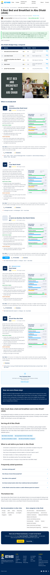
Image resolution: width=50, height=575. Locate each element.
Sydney (17, 557)
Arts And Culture (30, 510)
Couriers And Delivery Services (33, 519)
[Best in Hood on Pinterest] (46, 571)
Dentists (37, 521)
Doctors (42, 521)
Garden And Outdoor (31, 523)
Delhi (9, 510)
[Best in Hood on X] (48, 571)
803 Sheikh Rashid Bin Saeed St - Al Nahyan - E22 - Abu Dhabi (16, 311)
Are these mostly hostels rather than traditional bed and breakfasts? (20, 483)
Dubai (13, 510)
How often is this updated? (9, 478)
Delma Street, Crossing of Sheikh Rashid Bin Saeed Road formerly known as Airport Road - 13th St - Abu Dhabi (24, 366)
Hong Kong (19, 510)
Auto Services (44, 512)
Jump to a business (25, 40)
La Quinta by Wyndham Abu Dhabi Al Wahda (12, 60)
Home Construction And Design (34, 525)
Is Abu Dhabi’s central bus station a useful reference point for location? (20, 487)
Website (6, 257)
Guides (17, 2)
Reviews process (34, 2)
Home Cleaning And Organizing (34, 527)
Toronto (17, 556)
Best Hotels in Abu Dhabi (7, 435)
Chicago (3, 510)
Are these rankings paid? (8, 469)
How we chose (36, 15)
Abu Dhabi (6, 7)
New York (33, 557)
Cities (12, 2)
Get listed (20, 541)
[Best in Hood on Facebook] (43, 571)
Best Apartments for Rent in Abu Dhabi (23, 435)
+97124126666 (15, 257)
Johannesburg (11, 512)
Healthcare (45, 527)
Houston (4, 512)
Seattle (10, 514)
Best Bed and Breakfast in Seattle (9, 438)
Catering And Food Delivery (33, 512)
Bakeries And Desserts (32, 517)
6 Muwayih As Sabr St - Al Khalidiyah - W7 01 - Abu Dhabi (15, 210)
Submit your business (24, 2)
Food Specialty (30, 521)
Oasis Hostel (7, 64)
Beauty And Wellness (43, 514)
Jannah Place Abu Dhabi (9, 68)
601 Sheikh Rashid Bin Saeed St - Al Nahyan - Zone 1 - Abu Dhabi (17, 260)
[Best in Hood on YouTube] (41, 571)
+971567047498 (8, 308)
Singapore (4, 514)
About (42, 2)
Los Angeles (18, 512)
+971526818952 (8, 207)
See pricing (29, 541)
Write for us (41, 564)
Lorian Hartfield (8, 18)
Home (2, 7)
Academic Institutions (31, 514)
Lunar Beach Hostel (8, 55)
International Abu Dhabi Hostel (11, 51)
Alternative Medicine (40, 510)
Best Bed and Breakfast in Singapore (27, 438)
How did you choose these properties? (12, 474)
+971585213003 (8, 152)
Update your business (43, 562)
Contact (47, 2)
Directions (18, 152)
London (24, 559)
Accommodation (13, 7)
